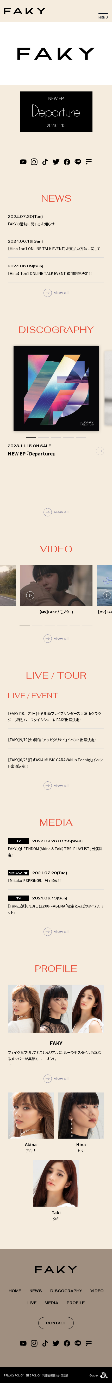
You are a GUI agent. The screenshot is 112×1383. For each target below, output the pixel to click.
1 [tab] (31, 437)
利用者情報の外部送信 (55, 1375)
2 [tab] (43, 437)
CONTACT (56, 1323)
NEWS (35, 1290)
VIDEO (97, 1290)
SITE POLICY (33, 1375)
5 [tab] (81, 437)
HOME (15, 1290)
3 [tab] (56, 437)
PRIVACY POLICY (13, 1375)
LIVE (31, 1302)
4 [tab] (68, 437)
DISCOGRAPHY (66, 1290)
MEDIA (51, 1302)
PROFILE (76, 1302)
